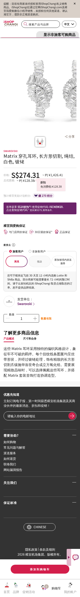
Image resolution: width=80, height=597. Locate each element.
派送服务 (10, 453)
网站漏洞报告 (13, 469)
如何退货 (10, 458)
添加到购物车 (40, 569)
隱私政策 (31, 549)
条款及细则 (47, 549)
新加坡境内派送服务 (63, 261)
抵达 (39, 261)
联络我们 (10, 464)
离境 (16, 261)
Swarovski (24, 303)
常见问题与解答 (14, 447)
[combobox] (40, 24)
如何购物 (10, 442)
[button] (40, 143)
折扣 (43, 182)
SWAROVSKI (11, 151)
